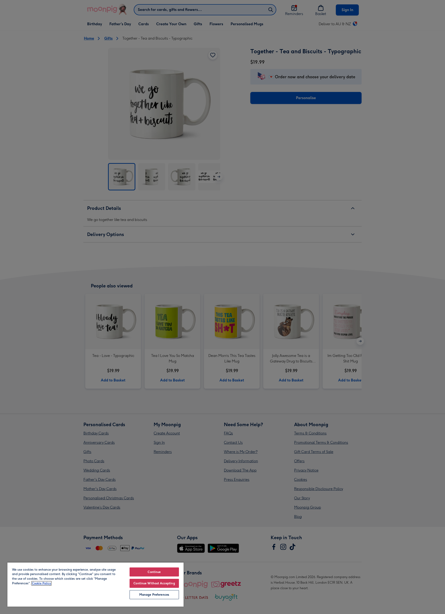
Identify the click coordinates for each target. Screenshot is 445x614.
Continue (154, 572)
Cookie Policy (41, 583)
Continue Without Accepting (154, 583)
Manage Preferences (154, 594)
